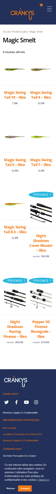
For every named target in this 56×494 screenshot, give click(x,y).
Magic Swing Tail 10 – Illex (15, 95)
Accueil (6, 31)
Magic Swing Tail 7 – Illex (41, 162)
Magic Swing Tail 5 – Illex (15, 162)
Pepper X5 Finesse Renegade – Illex (41, 329)
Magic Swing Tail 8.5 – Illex (15, 229)
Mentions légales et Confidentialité (20, 440)
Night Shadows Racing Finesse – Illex (15, 329)
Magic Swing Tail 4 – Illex (41, 95)
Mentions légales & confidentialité (20, 412)
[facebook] (17, 402)
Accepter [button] (25, 488)
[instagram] (37, 402)
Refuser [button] (11, 488)
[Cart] (41, 4)
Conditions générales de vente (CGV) (22, 434)
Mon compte (9, 428)
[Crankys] (22, 20)
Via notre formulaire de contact (19, 455)
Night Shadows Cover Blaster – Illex (41, 243)
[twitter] (7, 402)
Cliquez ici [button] (43, 480)
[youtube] (27, 402)
